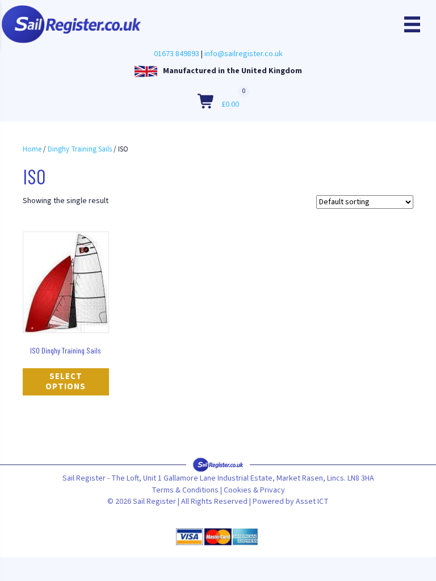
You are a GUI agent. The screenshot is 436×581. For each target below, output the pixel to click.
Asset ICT (312, 501)
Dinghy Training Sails (80, 149)
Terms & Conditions (185, 490)
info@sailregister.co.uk (243, 54)
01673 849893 (176, 54)
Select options (65, 382)
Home (32, 149)
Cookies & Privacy (254, 490)
